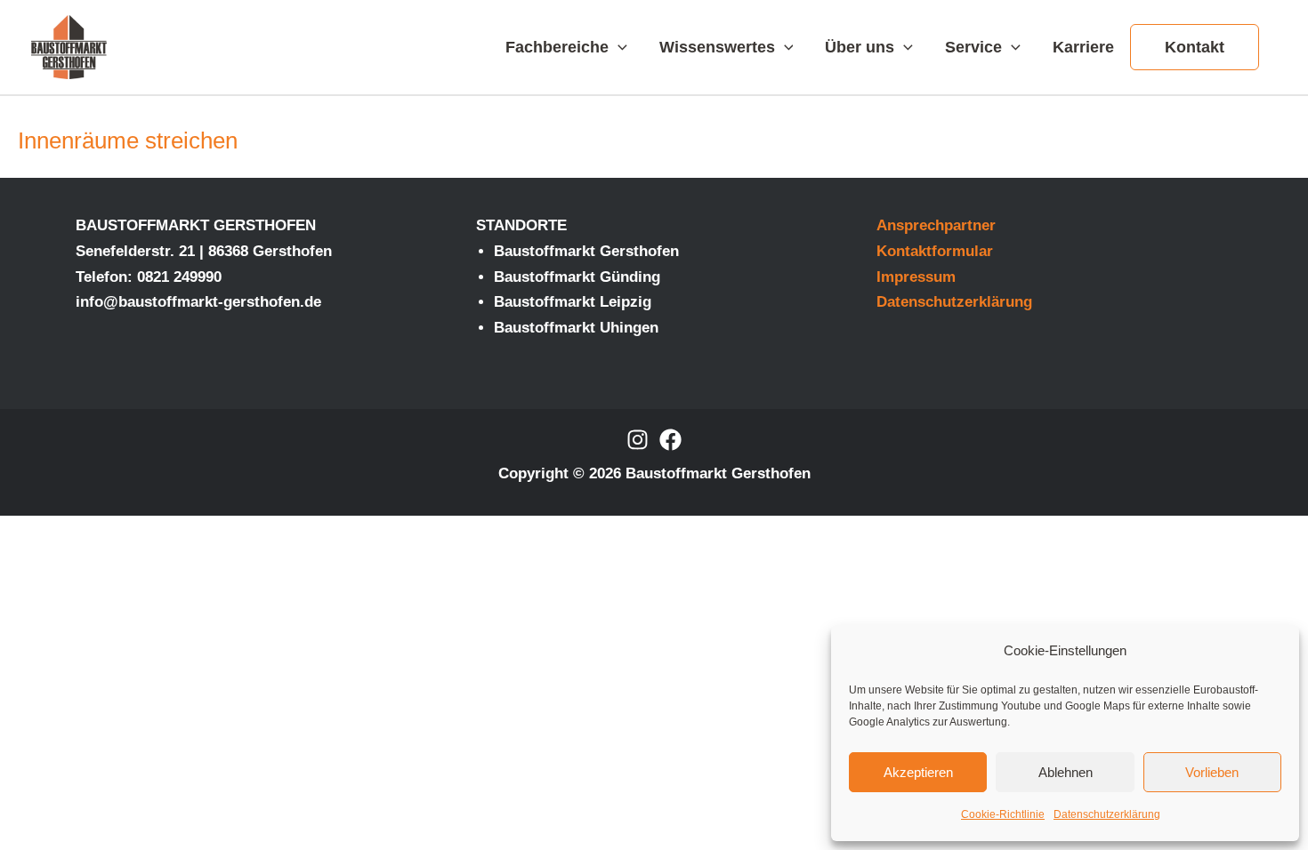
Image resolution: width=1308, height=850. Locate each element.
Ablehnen (1065, 772)
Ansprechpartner (936, 225)
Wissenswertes (717, 47)
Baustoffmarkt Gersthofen (586, 251)
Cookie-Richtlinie (1003, 814)
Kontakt (1194, 47)
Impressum (916, 277)
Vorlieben (1212, 772)
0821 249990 (179, 277)
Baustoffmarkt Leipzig (572, 301)
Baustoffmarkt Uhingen (576, 327)
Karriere (1083, 47)
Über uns (859, 47)
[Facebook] (670, 440)
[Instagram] (637, 440)
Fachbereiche (557, 47)
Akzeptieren (918, 772)
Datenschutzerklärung (1107, 814)
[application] (618, 47)
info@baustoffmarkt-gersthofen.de (198, 301)
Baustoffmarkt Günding (577, 277)
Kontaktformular (934, 251)
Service (973, 47)
